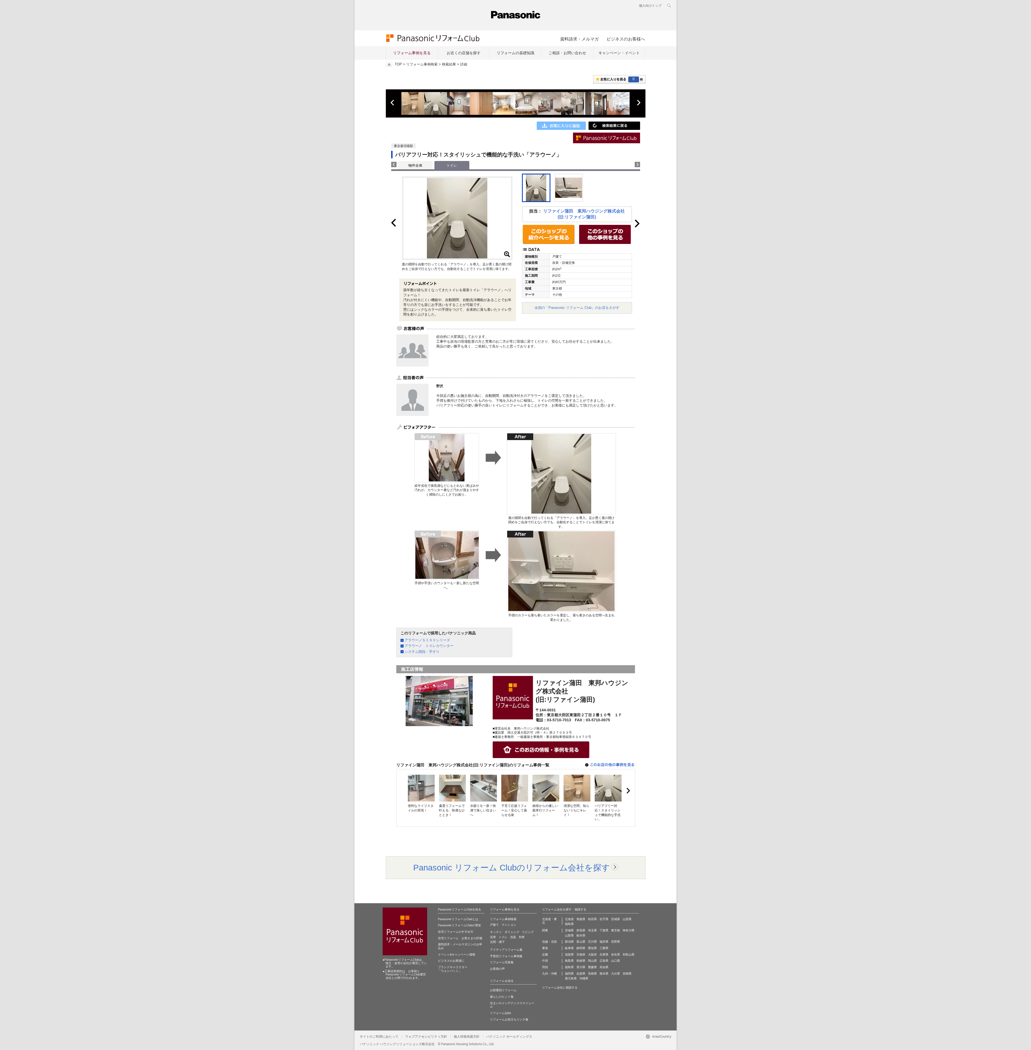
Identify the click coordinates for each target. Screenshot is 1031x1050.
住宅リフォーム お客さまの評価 (460, 938)
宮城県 (615, 919)
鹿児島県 (571, 978)
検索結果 (449, 64)
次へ (638, 102)
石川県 (592, 941)
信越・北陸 (549, 941)
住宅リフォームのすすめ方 (455, 931)
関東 (545, 930)
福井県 (604, 941)
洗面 (513, 937)
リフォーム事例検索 (422, 64)
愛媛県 (592, 967)
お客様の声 (497, 968)
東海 (545, 948)
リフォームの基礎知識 (515, 53)
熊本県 (604, 973)
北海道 (569, 919)
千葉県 (604, 930)
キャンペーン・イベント (619, 53)
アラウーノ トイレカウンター (429, 646)
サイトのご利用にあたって (379, 1036)
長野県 (615, 941)
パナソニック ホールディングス (509, 1036)
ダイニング (511, 932)
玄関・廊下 (497, 941)
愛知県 (592, 948)
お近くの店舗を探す (464, 53)
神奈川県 (628, 930)
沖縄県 (583, 978)
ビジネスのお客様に (451, 960)
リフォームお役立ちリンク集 (509, 1019)
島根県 (580, 960)
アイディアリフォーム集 (506, 949)
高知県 (604, 967)
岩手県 (604, 919)
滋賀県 (569, 954)
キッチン (496, 932)
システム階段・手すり (422, 652)
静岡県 (580, 948)
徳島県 (569, 967)
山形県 (627, 919)
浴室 (493, 937)
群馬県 (580, 930)
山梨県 (569, 935)
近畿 (545, 954)
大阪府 (592, 954)
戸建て (494, 924)
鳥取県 (569, 960)
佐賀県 (580, 973)
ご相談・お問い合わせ (567, 53)
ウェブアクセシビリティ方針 (426, 1036)
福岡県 (569, 973)
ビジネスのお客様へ (626, 38)
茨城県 (569, 930)
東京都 (615, 930)
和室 (522, 937)
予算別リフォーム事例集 (506, 956)
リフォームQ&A (500, 1013)
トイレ (503, 937)
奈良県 (615, 954)
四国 (545, 967)
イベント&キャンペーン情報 (456, 954)
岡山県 (592, 960)
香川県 (580, 967)
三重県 (604, 948)
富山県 (580, 941)
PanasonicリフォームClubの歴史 (459, 925)
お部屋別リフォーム (503, 990)
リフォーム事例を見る (412, 53)
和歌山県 (628, 954)
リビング (528, 932)
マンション (509, 924)
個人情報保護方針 (467, 1036)
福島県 (569, 923)
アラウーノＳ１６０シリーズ (427, 640)
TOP (398, 64)
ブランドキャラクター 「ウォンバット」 (452, 968)
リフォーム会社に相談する (560, 987)
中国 (545, 960)
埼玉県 (592, 930)
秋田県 (592, 919)
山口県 (615, 960)
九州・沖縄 (549, 973)
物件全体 (415, 165)
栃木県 (580, 935)
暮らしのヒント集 (502, 996)
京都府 (580, 954)
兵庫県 (604, 954)
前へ (393, 102)
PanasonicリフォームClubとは (458, 919)
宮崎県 (627, 973)
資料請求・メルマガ (579, 38)
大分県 (615, 973)
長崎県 (592, 973)
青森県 (580, 919)
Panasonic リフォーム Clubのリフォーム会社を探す (511, 867)
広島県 (604, 960)
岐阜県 (569, 948)
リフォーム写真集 (502, 962)
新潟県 (569, 941)
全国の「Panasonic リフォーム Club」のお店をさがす (577, 308)
